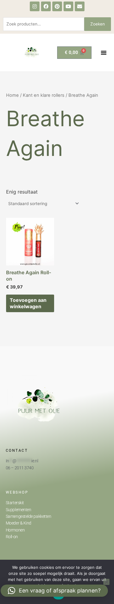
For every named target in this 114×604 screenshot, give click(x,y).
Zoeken (97, 24)
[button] (103, 52)
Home (12, 95)
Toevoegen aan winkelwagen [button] (28, 303)
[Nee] (106, 582)
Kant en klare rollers (43, 95)
